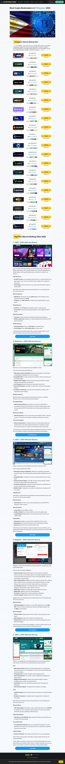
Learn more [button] (48, 761)
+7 (37, 94)
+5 (37, 139)
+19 (37, 112)
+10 (37, 148)
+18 (37, 67)
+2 (37, 166)
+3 (37, 220)
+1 (37, 184)
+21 (37, 157)
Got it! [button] (61, 761)
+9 (37, 193)
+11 (37, 58)
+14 (37, 121)
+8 (37, 202)
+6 (37, 85)
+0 (37, 229)
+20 (37, 76)
